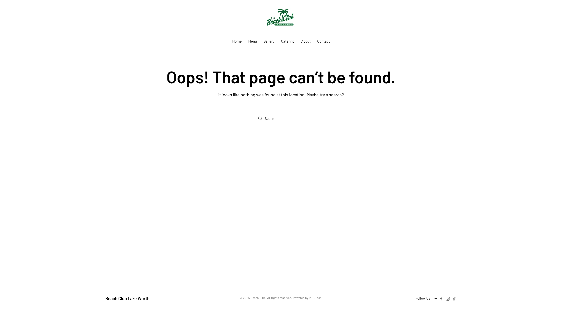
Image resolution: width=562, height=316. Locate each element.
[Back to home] (281, 19)
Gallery (268, 41)
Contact (323, 41)
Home (237, 41)
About (306, 41)
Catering (288, 41)
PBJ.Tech (315, 298)
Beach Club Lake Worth (127, 298)
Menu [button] (252, 41)
